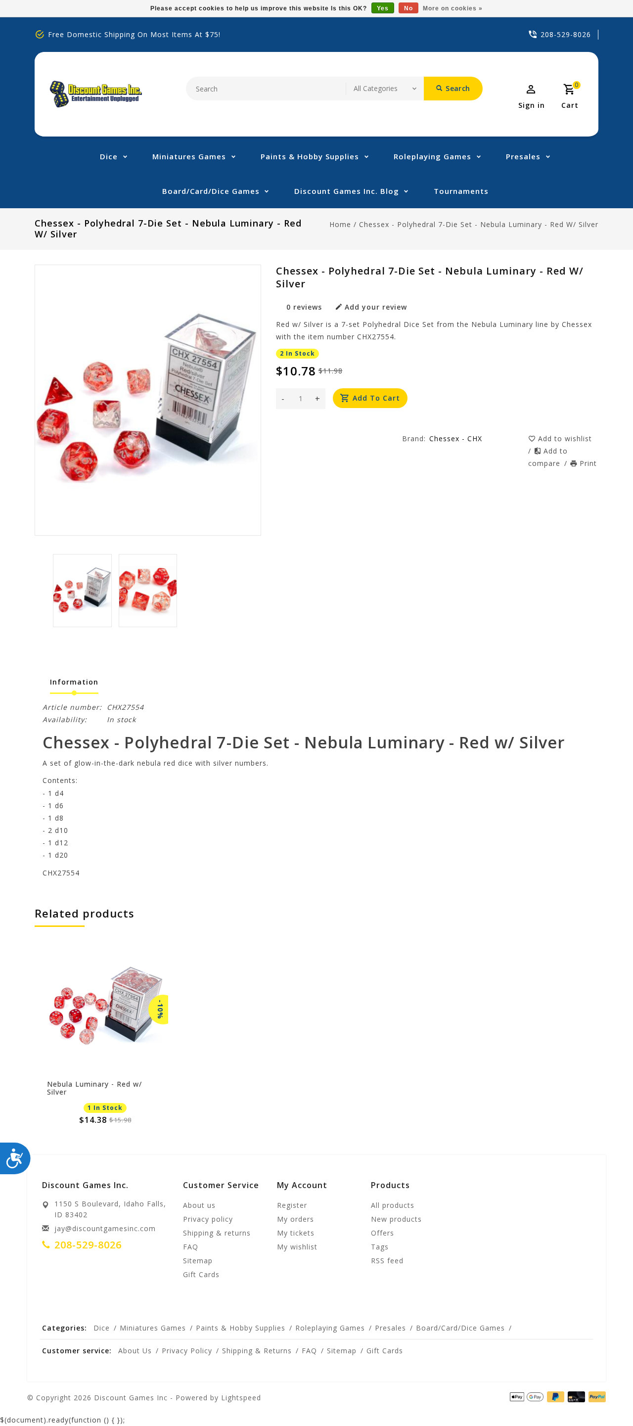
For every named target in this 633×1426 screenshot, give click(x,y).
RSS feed (387, 1260)
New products (396, 1219)
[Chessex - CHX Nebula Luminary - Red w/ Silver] (105, 1009)
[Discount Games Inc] (95, 94)
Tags (380, 1246)
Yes (383, 8)
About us (199, 1205)
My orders (295, 1219)
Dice (109, 156)
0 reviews (304, 307)
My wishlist (297, 1246)
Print (588, 463)
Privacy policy (208, 1219)
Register (292, 1205)
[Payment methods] (574, 1396)
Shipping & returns (217, 1233)
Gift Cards (201, 1274)
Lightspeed (241, 1397)
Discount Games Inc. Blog (346, 191)
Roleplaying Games (432, 156)
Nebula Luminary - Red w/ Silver (94, 1088)
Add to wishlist (565, 438)
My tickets (296, 1233)
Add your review (376, 307)
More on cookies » (453, 8)
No (408, 8)
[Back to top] (603, 1396)
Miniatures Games (189, 156)
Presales (523, 156)
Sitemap (198, 1260)
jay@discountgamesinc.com (105, 1228)
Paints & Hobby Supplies (310, 156)
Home (340, 224)
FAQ (190, 1246)
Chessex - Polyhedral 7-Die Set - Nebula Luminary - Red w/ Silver (478, 224)
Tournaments (461, 191)
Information (74, 682)
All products (392, 1205)
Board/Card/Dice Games (211, 191)
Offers (382, 1233)
